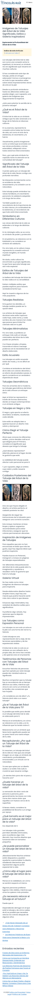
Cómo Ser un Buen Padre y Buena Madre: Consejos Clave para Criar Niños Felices (16, 983)
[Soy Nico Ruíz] (11, 2)
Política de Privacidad (17, 992)
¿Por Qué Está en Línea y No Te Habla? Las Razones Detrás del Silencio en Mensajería (15, 975)
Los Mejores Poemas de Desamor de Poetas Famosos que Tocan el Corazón (16, 968)
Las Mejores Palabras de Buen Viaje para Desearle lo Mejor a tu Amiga (16, 937)
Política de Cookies (20, 994)
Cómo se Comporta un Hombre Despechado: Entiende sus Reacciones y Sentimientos (15, 960)
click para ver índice (11, 53)
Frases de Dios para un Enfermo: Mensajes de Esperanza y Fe (16, 954)
